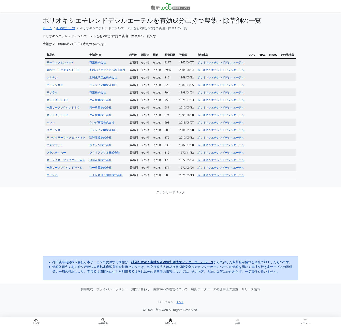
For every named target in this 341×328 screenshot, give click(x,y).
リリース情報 (251, 289)
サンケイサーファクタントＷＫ (66, 160)
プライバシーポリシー (112, 289)
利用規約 (87, 289)
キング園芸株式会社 (101, 122)
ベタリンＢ (53, 130)
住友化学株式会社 (100, 100)
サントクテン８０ (58, 115)
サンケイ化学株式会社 (103, 85)
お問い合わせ (140, 289)
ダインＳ (52, 175)
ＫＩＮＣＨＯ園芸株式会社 (106, 175)
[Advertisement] (170, 225)
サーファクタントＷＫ (60, 62)
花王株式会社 (97, 62)
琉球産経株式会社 (100, 137)
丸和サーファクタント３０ (63, 70)
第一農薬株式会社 (100, 107)
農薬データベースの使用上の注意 (214, 289)
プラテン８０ (55, 85)
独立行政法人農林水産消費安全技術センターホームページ (172, 262)
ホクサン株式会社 (100, 145)
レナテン (52, 77)
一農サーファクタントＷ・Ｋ (64, 167)
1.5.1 (180, 302)
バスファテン (55, 145)
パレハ (51, 122)
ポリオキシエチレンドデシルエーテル (220, 62)
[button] (305, 322)
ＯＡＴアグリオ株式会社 (104, 152)
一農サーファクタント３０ (63, 107)
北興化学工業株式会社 (103, 77)
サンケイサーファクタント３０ (66, 137)
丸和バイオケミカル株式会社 (107, 70)
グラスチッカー (56, 152)
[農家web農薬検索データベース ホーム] (170, 6)
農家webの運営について (170, 289)
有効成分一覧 (65, 28)
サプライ (52, 92)
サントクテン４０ (58, 100)
